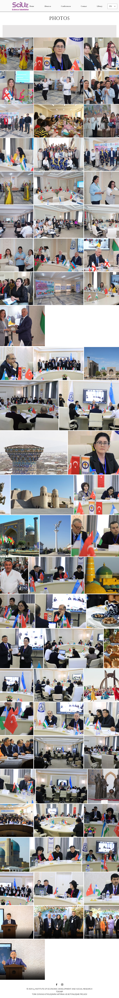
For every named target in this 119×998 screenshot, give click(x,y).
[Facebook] (56, 984)
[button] (66, 6)
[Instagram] (62, 984)
